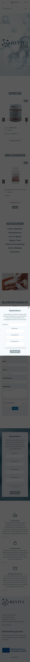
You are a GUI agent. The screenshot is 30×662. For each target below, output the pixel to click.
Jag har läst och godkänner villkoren (16, 348)
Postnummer (14, 341)
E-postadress (14, 335)
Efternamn (15, 328)
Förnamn (5, 324)
